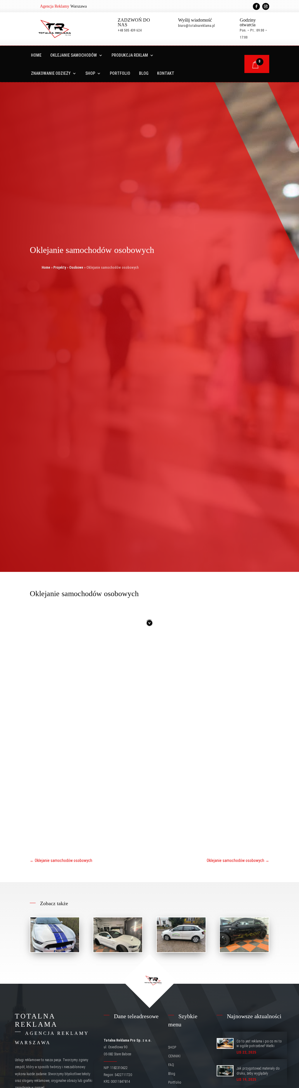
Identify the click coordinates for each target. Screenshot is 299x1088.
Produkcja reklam (130, 55)
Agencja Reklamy (54, 6)
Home (36, 55)
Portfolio (120, 73)
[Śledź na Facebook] (256, 6)
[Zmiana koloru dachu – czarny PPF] (117, 934)
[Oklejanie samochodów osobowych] (54, 934)
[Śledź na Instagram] (265, 6)
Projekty (59, 268)
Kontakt (165, 73)
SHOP (90, 73)
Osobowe (76, 268)
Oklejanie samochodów (73, 55)
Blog (143, 73)
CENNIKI (174, 1056)
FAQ (171, 1065)
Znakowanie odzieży (51, 73)
